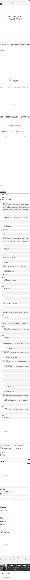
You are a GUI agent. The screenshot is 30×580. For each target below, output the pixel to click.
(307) (2, 488)
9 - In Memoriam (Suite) (3, 456)
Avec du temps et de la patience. (5, 502)
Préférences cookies (27, 559)
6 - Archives (2, 454)
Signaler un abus (2, 559)
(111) (4, 492)
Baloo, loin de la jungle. (3, 510)
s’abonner (11, 569)
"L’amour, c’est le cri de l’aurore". (5, 532)
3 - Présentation (2, 452)
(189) (3, 490)
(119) (5, 491)
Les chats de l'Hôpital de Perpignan (9, 448)
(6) (2, 494)
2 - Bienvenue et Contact (3, 451)
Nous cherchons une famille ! (21, 15)
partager (15, 569)
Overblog (19, 557)
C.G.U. (5, 559)
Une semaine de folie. (3, 507)
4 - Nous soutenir (2, 453)
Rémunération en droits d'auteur (10, 559)
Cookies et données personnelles (21, 559)
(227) (3, 489)
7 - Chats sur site (2, 455)
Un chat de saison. (3, 521)
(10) (4, 493)
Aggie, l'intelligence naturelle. (4, 518)
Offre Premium (15, 559)
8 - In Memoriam (2, 456)
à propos (19, 569)
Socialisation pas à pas (13, 15)
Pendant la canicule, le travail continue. (6, 504)
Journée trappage (6, 15)
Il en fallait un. (2, 513)
